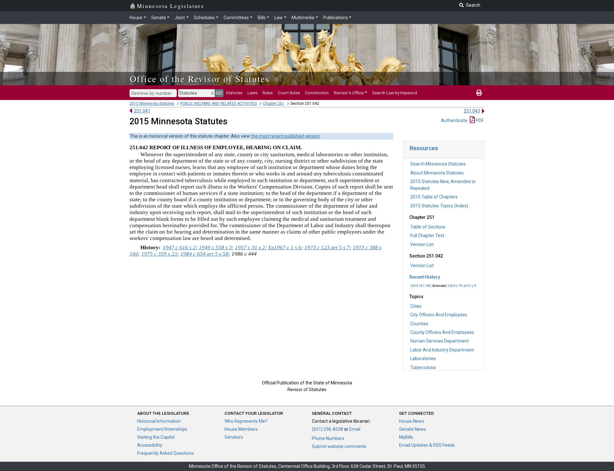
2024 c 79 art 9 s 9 (461, 286)
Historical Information (159, 421)
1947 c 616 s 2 (179, 247)
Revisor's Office (349, 92)
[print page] (479, 92)
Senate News (412, 429)
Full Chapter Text (427, 235)
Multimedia (303, 17)
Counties (419, 323)
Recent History (424, 277)
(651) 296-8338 (327, 429)
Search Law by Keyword (394, 92)
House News (411, 421)
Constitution (317, 92)
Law (278, 17)
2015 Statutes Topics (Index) (439, 205)
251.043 (472, 110)
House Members (241, 429)
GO (219, 93)
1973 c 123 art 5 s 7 (327, 247)
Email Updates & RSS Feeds (427, 445)
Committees (236, 17)
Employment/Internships (162, 429)
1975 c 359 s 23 (159, 254)
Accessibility (149, 445)
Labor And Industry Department (442, 349)
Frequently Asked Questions (165, 453)
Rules (268, 92)
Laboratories (423, 358)
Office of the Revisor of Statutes (200, 79)
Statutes (234, 92)
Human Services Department (439, 341)
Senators (233, 437)
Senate (158, 17)
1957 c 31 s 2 (250, 247)
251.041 (142, 110)
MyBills (406, 437)
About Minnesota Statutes (437, 172)
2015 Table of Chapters (434, 196)
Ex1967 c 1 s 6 (284, 247)
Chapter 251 (273, 103)
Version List (422, 244)
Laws (252, 92)
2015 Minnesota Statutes (152, 103)
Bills (262, 17)
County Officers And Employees (442, 332)
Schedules (204, 17)
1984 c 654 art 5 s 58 (204, 254)
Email (354, 429)
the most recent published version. (285, 136)
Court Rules (289, 92)
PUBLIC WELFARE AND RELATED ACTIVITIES (218, 103)
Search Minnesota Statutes (438, 163)
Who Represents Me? (245, 421)
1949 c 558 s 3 (215, 247)
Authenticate (454, 120)
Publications (335, 17)
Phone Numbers (328, 438)
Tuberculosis (423, 367)
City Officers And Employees (438, 314)
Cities (415, 306)
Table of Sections (427, 226)
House (136, 17)
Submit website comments (339, 446)
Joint (180, 17)
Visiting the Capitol (156, 437)
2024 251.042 (420, 286)
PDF (479, 120)
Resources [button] (424, 148)
